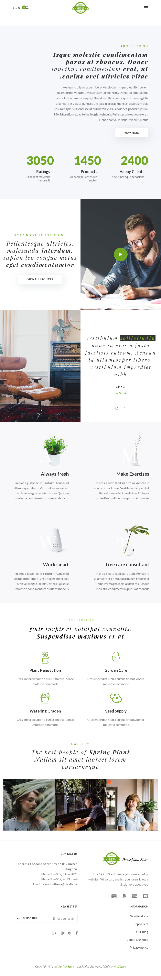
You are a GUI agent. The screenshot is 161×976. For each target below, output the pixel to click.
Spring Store (66, 966)
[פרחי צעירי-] (80, 8)
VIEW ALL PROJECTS (40, 279)
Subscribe (30, 918)
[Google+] (54, 933)
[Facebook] (77, 933)
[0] (27, 8)
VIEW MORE (131, 132)
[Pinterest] (69, 933)
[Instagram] (62, 933)
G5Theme (120, 966)
